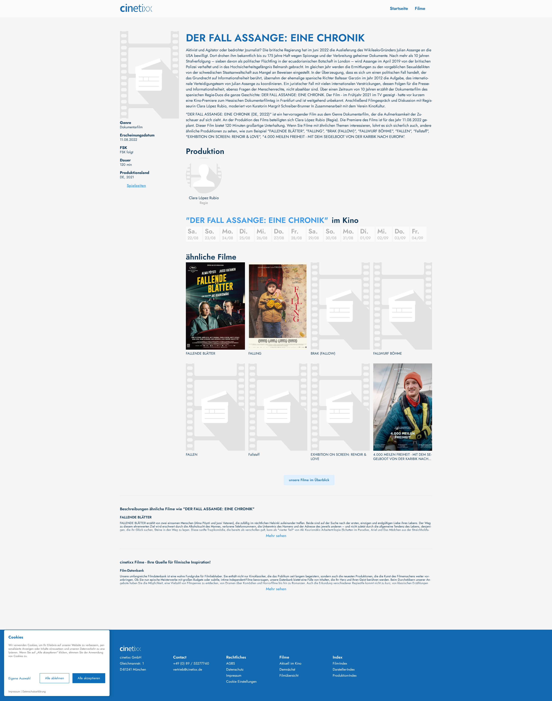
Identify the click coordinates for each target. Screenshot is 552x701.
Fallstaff (254, 454)
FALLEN (191, 454)
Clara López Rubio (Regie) (316, 120)
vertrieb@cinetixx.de (187, 669)
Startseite (399, 8)
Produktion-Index (345, 675)
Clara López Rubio (204, 198)
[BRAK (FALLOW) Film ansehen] (340, 306)
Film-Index (340, 663)
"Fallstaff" (420, 131)
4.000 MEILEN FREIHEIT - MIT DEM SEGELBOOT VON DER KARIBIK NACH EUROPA (402, 456)
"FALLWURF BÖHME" (375, 131)
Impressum (233, 675)
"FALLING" (314, 131)
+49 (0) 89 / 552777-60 (191, 663)
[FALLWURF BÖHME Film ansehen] (402, 306)
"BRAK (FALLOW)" (341, 131)
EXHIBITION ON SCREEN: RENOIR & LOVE (338, 456)
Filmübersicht (288, 675)
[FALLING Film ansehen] (277, 306)
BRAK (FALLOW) (323, 353)
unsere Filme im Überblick (309, 479)
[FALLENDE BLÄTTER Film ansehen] (215, 306)
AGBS (230, 663)
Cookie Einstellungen (241, 681)
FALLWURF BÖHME (387, 353)
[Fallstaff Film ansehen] (277, 407)
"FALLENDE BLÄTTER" (286, 131)
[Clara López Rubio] (204, 175)
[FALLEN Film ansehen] (215, 407)
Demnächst (287, 669)
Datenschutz (234, 669)
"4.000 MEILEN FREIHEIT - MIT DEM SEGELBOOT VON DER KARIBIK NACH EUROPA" (333, 136)
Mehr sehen (276, 535)
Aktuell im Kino (290, 663)
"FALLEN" (403, 131)
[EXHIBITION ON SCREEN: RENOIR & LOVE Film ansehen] (340, 407)
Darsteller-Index (344, 669)
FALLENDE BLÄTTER (200, 353)
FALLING (254, 353)
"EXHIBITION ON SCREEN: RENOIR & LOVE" (223, 136)
